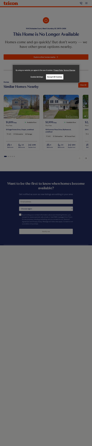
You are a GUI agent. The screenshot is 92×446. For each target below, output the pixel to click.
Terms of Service (69, 70)
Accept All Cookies (54, 77)
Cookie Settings (37, 77)
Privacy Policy (58, 70)
